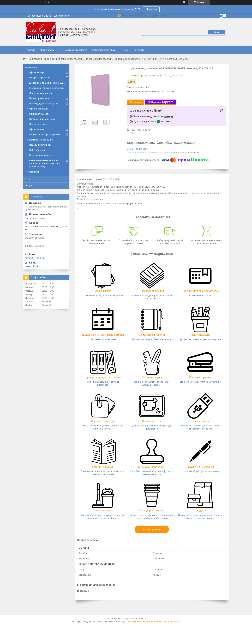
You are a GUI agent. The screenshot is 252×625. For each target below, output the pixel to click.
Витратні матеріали (103, 466)
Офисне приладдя (38, 108)
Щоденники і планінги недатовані (63, 59)
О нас (125, 50)
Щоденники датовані (200, 295)
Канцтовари (47, 50)
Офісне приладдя (151, 377)
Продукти (200, 510)
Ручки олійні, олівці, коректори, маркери (200, 339)
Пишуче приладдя (200, 334)
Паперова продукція (152, 290)
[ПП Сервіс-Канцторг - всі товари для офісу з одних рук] (41, 32)
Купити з (156, 102)
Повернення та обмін (104, 50)
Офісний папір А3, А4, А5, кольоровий (103, 295)
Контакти (138, 50)
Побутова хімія (103, 510)
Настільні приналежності (42, 119)
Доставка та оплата (75, 50)
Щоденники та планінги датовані (200, 290)
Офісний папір (103, 290)
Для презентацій (151, 421)
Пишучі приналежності (41, 98)
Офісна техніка (200, 421)
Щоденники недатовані (98, 59)
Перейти (151, 9)
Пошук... (217, 32)
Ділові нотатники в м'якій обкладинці (151, 339)
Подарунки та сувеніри (200, 466)
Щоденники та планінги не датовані (103, 334)
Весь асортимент (152, 529)
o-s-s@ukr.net (32, 266)
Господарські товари (151, 510)
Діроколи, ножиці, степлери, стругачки (200, 382)
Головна (30, 50)
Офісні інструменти (200, 377)
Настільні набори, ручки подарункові (200, 471)
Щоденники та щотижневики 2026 (47, 83)
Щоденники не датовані (103, 339)
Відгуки (28, 185)
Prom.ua (142, 618)
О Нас (28, 179)
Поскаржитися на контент (139, 622)
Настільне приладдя (103, 421)
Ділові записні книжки (152, 334)
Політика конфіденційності (166, 622)
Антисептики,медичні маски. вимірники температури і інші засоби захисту (44, 163)
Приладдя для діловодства (43, 103)
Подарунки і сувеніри (40, 145)
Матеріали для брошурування (45, 134)
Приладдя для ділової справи (103, 377)
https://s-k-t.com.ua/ (35, 257)
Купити (137, 102)
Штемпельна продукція (151, 466)
